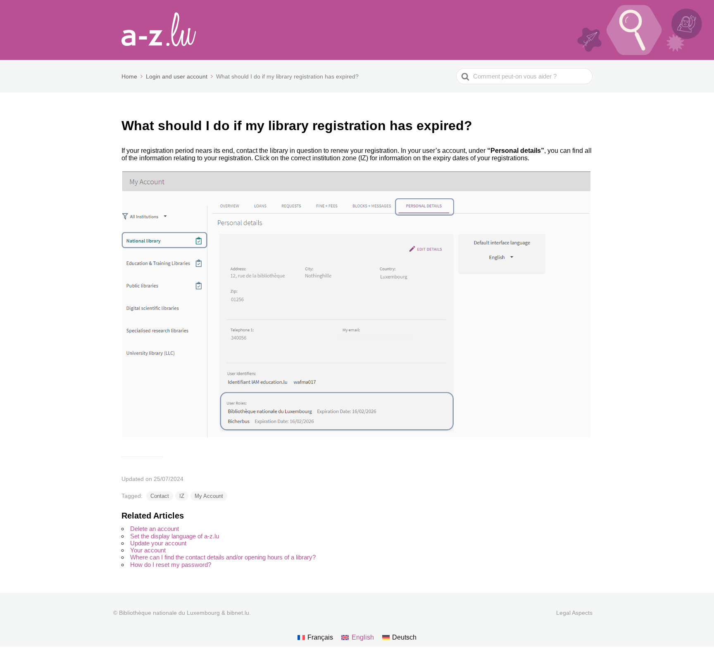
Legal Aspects (574, 612)
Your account (148, 550)
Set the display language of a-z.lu (174, 536)
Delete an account (154, 528)
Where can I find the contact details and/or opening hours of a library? (223, 557)
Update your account (158, 543)
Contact (159, 496)
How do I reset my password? (170, 564)
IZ (181, 496)
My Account (209, 496)
